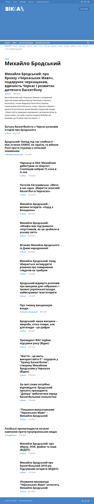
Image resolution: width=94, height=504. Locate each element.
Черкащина (22, 46)
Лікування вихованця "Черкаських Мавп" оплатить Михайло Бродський (39, 485)
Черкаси (14, 46)
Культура (47, 46)
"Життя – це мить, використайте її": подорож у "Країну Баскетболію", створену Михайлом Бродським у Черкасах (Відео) (39, 363)
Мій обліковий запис (43, 43)
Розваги (60, 46)
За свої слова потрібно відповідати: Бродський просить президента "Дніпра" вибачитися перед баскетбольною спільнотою (38, 390)
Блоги (15, 2)
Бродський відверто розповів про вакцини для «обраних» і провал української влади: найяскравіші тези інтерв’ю (39, 287)
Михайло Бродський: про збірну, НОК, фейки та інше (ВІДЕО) (38, 446)
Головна (7, 2)
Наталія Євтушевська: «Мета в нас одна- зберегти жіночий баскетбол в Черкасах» (40, 188)
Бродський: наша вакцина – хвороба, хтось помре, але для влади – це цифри (38, 324)
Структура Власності (42, 2)
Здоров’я (54, 46)
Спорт (41, 46)
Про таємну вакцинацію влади (36, 306)
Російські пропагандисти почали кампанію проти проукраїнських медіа (31, 430)
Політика (85, 46)
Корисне (29, 46)
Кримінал (73, 46)
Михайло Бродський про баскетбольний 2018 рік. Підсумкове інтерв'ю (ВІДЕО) (39, 465)
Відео (14, 43)
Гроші (79, 46)
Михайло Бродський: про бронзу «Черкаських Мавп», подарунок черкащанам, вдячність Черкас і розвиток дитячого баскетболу (29, 82)
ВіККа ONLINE (84, 9)
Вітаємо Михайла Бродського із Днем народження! (39, 246)
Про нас (31, 2)
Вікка (9, 94)
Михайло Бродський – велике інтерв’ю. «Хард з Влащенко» (36, 207)
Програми (23, 2)
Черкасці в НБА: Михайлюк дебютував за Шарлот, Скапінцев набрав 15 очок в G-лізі (38, 167)
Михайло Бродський (15, 155)
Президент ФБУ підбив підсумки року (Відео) (35, 341)
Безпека (66, 46)
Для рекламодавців (26, 43)
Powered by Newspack (25, 501)
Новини (7, 43)
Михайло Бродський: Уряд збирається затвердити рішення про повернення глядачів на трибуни (38, 265)
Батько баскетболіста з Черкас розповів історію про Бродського (31, 128)
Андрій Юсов (12, 435)
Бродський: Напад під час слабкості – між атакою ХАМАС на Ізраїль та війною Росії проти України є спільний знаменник (31, 146)
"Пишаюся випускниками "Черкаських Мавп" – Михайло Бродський (37, 412)
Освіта (36, 46)
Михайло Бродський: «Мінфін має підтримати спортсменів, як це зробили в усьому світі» (39, 227)
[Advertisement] (47, 27)
